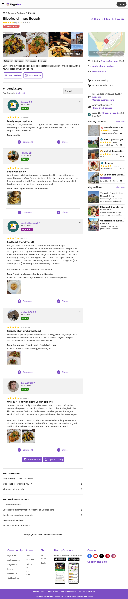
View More (120, 121)
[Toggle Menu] (3, 4)
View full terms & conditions (16, 525)
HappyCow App (64, 550)
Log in (121, 4)
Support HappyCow (87, 591)
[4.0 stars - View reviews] (105, 154)
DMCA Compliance (68, 591)
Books (43, 563)
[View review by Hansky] (13, 156)
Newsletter (12, 573)
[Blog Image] (93, 197)
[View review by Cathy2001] (13, 386)
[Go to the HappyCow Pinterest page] (107, 556)
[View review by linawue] (13, 105)
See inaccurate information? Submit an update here (28, 509)
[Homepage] (14, 4)
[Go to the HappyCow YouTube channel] (95, 556)
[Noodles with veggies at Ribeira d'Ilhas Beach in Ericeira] (14, 436)
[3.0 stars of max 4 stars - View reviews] (106, 130)
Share (97, 19)
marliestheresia (29, 223)
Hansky (24, 152)
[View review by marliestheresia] (13, 226)
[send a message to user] (31, 102)
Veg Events (12, 564)
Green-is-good (110, 113)
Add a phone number (103, 66)
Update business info (103, 100)
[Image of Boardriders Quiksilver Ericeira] (93, 177)
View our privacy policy (14, 489)
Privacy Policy (38, 591)
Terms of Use (52, 591)
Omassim (109, 163)
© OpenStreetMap (114, 52)
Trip (108, 19)
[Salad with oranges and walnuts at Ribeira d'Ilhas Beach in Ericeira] (28, 436)
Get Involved (13, 578)
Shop (44, 550)
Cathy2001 (20, 93)
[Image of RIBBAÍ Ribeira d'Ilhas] (94, 130)
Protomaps (102, 52)
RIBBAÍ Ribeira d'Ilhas (115, 127)
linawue (24, 102)
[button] (106, 41)
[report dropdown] (80, 101)
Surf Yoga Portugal (113, 139)
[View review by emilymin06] (13, 315)
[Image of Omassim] (94, 166)
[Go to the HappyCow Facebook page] (89, 556)
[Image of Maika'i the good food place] (93, 154)
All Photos (73, 53)
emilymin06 (26, 312)
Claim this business (12, 504)
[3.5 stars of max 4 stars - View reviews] (8, 22)
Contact (30, 560)
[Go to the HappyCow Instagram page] (113, 556)
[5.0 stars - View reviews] (105, 142)
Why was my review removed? (18, 478)
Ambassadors (13, 560)
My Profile (11, 555)
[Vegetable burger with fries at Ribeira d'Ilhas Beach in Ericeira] (14, 198)
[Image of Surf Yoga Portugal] (93, 142)
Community (15, 550)
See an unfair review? (13, 520)
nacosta (96, 97)
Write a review (105, 178)
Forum (10, 569)
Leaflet (94, 52)
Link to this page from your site (18, 515)
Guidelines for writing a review (17, 483)
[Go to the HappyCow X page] (101, 556)
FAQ (28, 555)
